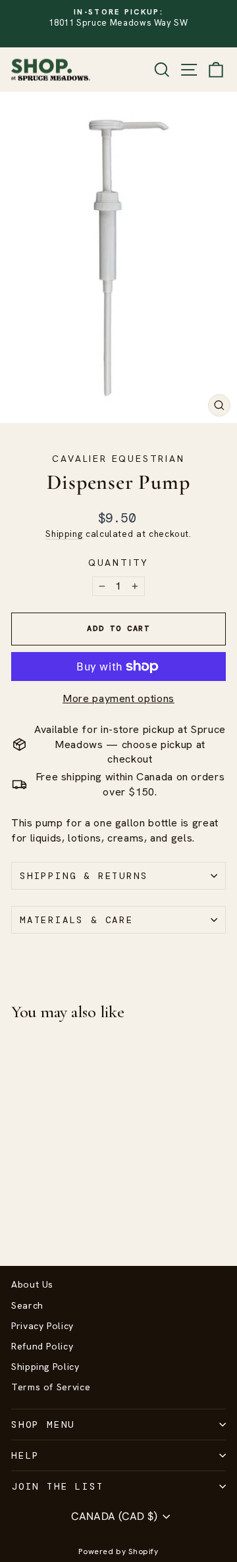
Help (25, 1455)
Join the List (57, 1486)
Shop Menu (43, 1424)
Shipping (63, 534)
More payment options (118, 698)
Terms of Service (50, 1387)
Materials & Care (77, 920)
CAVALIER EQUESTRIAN (118, 459)
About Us (32, 1284)
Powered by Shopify (118, 1551)
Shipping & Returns (83, 876)
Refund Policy (42, 1346)
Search (27, 1305)
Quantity (118, 562)
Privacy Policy (42, 1326)
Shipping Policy (45, 1367)
